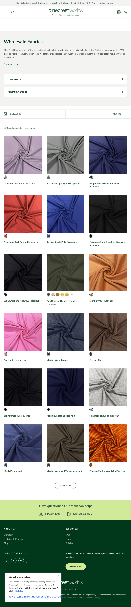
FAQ (68, 534)
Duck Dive (79, 3)
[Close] (58, 575)
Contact (69, 539)
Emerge (44, 3)
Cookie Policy (17, 591)
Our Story (8, 534)
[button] (65, 485)
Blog (6, 543)
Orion (38, 3)
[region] (33, 587)
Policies (69, 543)
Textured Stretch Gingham (59, 3)
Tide (72, 3)
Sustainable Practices (14, 539)
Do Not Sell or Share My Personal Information (33, 597)
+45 (71, 295)
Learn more (110, 3)
